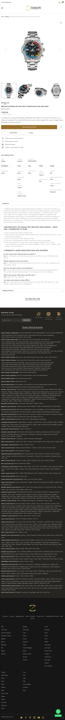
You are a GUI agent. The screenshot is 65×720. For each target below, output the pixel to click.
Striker (15, 530)
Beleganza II (27, 392)
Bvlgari (3, 651)
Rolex (2, 681)
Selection (42, 469)
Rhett (6, 511)
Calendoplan (23, 434)
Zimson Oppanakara (48, 335)
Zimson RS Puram (6, 337)
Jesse (43, 508)
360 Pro (19, 500)
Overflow (57, 482)
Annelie (30, 571)
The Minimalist (55, 511)
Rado (2, 684)
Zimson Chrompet (45, 368)
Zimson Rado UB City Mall (22, 342)
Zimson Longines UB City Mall (37, 342)
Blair (28, 540)
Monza (52, 551)
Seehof (17, 554)
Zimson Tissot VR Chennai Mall (43, 364)
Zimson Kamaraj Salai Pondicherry (28, 372)
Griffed (30, 482)
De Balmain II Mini (52, 393)
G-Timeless (24, 519)
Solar (42, 460)
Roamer (3, 687)
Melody (39, 526)
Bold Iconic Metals (55, 432)
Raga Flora (41, 581)
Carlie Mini (47, 503)
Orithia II (20, 401)
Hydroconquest (14, 424)
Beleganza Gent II (19, 392)
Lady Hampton (30, 456)
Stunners (36, 496)
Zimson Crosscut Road (17, 337)
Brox (38, 503)
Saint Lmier (15, 426)
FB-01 (24, 506)
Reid (3, 511)
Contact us (5, 616)
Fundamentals (46, 494)
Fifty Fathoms (29, 403)
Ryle (35, 573)
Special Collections (26, 447)
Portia (33, 544)
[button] (5, 49)
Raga (36, 581)
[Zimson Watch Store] (33, 8)
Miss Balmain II (53, 399)
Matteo (22, 489)
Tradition (39, 406)
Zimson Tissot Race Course (21, 335)
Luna (30, 526)
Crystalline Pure (15, 567)
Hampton (57, 454)
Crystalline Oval (6, 567)
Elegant (50, 422)
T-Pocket (48, 447)
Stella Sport (34, 511)
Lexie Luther (5, 509)
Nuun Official (48, 666)
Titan (24, 675)
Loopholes (54, 494)
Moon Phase (5, 401)
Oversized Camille (6, 544)
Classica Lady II (36, 393)
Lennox (21, 542)
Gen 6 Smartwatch (11, 508)
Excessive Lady (31, 395)
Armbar (17, 482)
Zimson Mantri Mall (6, 344)
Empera (27, 576)
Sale (39, 460)
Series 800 (19, 436)
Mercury (47, 500)
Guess (46, 636)
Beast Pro (33, 500)
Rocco (59, 456)
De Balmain (44, 393)
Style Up (41, 496)
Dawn (3, 524)
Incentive (22, 469)
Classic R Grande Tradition (16, 393)
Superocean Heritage (31, 416)
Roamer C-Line (59, 551)
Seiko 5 (40, 559)
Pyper (37, 544)
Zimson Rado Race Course (35, 335)
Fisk (47, 571)
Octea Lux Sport (26, 568)
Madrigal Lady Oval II (16, 399)
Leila (29, 588)
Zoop (24, 690)
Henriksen (13, 573)
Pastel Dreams (15, 581)
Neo (57, 579)
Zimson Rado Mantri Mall (18, 344)
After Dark (29, 492)
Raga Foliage (48, 581)
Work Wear (43, 583)
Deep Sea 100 (37, 551)
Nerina (60, 526)
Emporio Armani (38, 487)
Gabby (3, 508)
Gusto (16, 532)
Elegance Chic (10, 395)
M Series (21, 444)
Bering (3, 642)
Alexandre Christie (6, 636)
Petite (35, 479)
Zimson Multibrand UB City (8, 342)
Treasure (38, 530)
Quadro (40, 479)
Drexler (40, 454)
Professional (9, 416)
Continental (47, 522)
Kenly (3, 542)
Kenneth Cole (48, 651)
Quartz (35, 559)
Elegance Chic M (19, 395)
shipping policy (20, 616)
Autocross (18, 503)
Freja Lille (55, 571)
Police (3, 678)
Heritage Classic (6, 424)
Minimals (52, 579)
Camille (38, 540)
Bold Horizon (46, 432)
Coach (21, 476)
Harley (16, 588)
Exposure (13, 524)
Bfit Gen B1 (17, 463)
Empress (7, 524)
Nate (46, 509)
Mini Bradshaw (38, 542)
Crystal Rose (37, 564)
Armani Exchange (5, 633)
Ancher (22, 571)
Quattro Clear (37, 528)
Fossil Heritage (57, 506)
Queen (44, 528)
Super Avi (16, 416)
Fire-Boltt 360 (40, 500)
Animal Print (45, 492)
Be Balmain (4, 392)
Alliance (21, 466)
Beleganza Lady (36, 392)
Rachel (50, 588)
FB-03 (28, 506)
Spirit (20, 426)
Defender (4, 506)
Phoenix (8, 528)
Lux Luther (15, 509)
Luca (41, 588)
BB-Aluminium (20, 409)
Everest (50, 540)
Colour (37, 466)
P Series (26, 444)
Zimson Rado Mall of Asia (44, 353)
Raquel (54, 509)
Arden (17, 476)
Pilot (12, 528)
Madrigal (31, 397)
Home (2, 16)
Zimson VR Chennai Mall (28, 364)
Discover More (40, 556)
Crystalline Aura (45, 564)
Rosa (30, 489)
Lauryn (12, 542)
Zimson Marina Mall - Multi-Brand (32, 368)
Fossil (46, 627)
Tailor (23, 530)
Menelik (22, 548)
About (32, 618)
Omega (3, 672)
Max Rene (34, 460)
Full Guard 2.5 (24, 482)
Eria (26, 395)
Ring (51, 500)
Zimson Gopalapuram (7, 335)
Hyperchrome (50, 441)
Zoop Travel (46, 592)
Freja (50, 571)
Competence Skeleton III (27, 551)
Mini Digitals (18, 592)
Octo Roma (23, 412)
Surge (19, 530)
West (8, 590)
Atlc (24, 454)
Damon (60, 585)
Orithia (15, 401)
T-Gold (39, 447)
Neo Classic (15, 559)
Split (61, 482)
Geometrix (37, 579)
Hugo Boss (48, 645)
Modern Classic (50, 535)
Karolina (27, 573)
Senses (47, 469)
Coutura (33, 556)
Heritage (18, 447)
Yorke (39, 513)
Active (16, 451)
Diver (32, 487)
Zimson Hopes (27, 337)
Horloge (8, 456)
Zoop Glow (39, 592)
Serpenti (29, 412)
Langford (7, 542)
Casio (24, 633)
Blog (61, 616)
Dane (3, 588)
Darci (42, 540)
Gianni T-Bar (53, 487)
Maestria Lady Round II (43, 399)
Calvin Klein (26, 630)
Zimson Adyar (31, 360)
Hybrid (22, 573)
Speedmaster (38, 438)
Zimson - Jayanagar (44, 349)
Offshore (21, 532)
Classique (19, 406)
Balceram (19, 389)
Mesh (30, 469)
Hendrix (60, 524)
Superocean (22, 416)
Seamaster (31, 438)
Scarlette (16, 511)
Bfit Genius (23, 463)
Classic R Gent (5, 393)
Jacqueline (34, 508)
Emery (45, 540)
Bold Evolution (20, 432)
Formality (7, 469)
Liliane (31, 542)
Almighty (24, 500)
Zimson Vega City (45, 339)
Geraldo (48, 454)
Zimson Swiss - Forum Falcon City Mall (32, 351)
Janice (39, 508)
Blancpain (3, 645)
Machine (21, 509)
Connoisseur (40, 522)
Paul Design (4, 675)
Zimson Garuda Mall (34, 339)
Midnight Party (5, 496)
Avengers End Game (54, 492)
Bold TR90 (10, 434)
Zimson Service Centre (33, 349)
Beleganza (10, 392)
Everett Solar (18, 506)
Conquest (29, 422)
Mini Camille (46, 542)
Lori (38, 588)
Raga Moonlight (56, 581)
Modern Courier (28, 509)
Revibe (19, 496)
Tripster (9, 498)
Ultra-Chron (25, 426)
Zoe (6, 458)
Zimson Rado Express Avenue (9, 362)
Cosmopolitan (29, 564)
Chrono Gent (54, 392)
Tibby (6, 546)
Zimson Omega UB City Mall (53, 342)
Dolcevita (44, 422)
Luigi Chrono (12, 489)
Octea (9, 568)
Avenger (20, 414)
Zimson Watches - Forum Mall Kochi (24, 384)
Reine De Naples (31, 406)
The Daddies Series (6, 485)
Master (39, 424)
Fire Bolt (25, 660)
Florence (44, 441)
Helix (46, 639)
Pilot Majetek (53, 424)
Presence (60, 424)
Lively (26, 469)
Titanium (46, 460)
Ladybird (36, 403)
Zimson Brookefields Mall (25, 333)
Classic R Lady (28, 393)
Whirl (3, 471)
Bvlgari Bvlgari (28, 409)
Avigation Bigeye (22, 422)
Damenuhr (55, 466)
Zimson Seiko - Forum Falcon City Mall (52, 351)
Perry (25, 476)
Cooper (56, 585)
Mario (18, 489)
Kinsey (51, 508)
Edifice (21, 473)
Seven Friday (4, 693)
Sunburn (46, 496)
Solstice (7, 530)
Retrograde (25, 583)
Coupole (30, 441)
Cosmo (52, 522)
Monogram (54, 526)
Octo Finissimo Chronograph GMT (10, 412)
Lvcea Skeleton (40, 409)
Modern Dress (58, 535)
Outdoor (46, 473)
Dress (46, 556)
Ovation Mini (26, 401)
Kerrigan (47, 508)
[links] (21, 717)
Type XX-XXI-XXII (46, 406)
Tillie (25, 513)
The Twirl (35, 519)
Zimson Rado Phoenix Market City (42, 347)
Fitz (44, 454)
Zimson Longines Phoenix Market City (37, 370)
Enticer (35, 473)
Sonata (3, 699)
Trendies (4, 498)
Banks (27, 454)
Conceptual (28, 556)
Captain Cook (18, 441)
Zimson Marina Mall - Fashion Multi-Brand (12, 368)
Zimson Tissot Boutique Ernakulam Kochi (12, 387)
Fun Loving (46, 487)
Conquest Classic (37, 422)
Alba (2, 627)
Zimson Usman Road (22, 360)
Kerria (18, 397)
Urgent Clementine (31, 498)
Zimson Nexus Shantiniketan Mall (48, 345)
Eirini (59, 393)
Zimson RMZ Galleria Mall (26, 347)
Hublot (46, 642)
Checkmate (19, 494)
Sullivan (40, 511)
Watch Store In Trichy (20, 381)
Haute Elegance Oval (55, 395)
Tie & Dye (52, 496)
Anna (16, 522)
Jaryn (59, 540)
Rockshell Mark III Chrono (8, 554)
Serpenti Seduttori (36, 412)
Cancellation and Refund (52, 616)
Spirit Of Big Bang (34, 419)
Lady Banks (14, 456)
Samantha (55, 588)
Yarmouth (13, 590)
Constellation (19, 438)
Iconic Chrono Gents (11, 397)
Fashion (32, 576)
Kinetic (50, 556)
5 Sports (17, 556)
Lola (42, 456)
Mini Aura (44, 526)
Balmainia (25, 389)
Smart (3, 458)
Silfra (30, 548)
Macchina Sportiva (6, 559)
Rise (38, 469)
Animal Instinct (37, 492)
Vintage (55, 473)
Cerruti (24, 639)
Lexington (26, 542)
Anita (26, 571)
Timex (2, 708)
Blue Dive (28, 503)
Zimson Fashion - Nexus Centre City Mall (46, 357)
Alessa (31, 585)
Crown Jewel (58, 522)
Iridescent (11, 526)
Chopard (25, 642)
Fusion (30, 524)
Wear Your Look (52, 498)
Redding (59, 509)
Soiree (56, 528)
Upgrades (23, 498)
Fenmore (32, 506)
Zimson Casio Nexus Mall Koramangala (12, 345)
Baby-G (17, 473)
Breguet (3, 654)
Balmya (60, 389)
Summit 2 (21, 429)
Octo (46, 409)
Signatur (40, 573)
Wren (10, 546)
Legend (35, 424)
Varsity (45, 498)
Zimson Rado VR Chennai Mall (9, 366)
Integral (57, 441)
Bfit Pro (29, 463)
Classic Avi (40, 414)
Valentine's (39, 498)
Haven (25, 588)
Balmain (3, 639)
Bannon (23, 503)
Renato (27, 489)
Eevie (8, 506)
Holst (18, 573)
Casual (13, 494)
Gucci (46, 633)
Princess (26, 528)
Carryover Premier (31, 522)
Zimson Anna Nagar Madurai (40, 375)
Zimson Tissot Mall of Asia (8, 355)
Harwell (22, 508)
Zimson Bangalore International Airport (11, 351)
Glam (12, 469)
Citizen (24, 636)
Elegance (4, 395)
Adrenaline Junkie (21, 492)
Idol (7, 526)
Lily (35, 588)
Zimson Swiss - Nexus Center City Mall (25, 357)
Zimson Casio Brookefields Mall (54, 333)
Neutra (50, 509)
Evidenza (55, 422)
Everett (12, 506)
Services (12, 616)
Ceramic (24, 460)
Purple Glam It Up (29, 581)
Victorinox (25, 687)
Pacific (3, 528)
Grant (17, 508)
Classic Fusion (25, 419)
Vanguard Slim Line (48, 554)
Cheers (29, 466)
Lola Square (47, 456)
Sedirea (32, 401)
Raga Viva (4, 583)
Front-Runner (19, 524)
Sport (3, 537)
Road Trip (23, 496)
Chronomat (25, 414)
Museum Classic (6, 436)
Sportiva (56, 559)
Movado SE (54, 434)
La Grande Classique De (25, 424)
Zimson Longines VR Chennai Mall (26, 366)
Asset (24, 522)
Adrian (22, 585)
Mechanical (21, 451)
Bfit (2, 648)
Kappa (3, 489)
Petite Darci (19, 544)
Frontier (26, 524)
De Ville (26, 438)
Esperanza (39, 434)
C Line (18, 551)
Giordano (20, 516)
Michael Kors (48, 657)
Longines (47, 654)
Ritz (45, 544)
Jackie (15, 526)
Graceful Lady (45, 567)
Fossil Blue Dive (40, 506)
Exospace (54, 414)
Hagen (8, 573)
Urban (38, 548)
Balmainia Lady (53, 389)
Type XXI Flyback (56, 406)
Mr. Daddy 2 (50, 482)
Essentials (11, 588)
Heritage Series (47, 434)
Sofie (60, 544)
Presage (26, 559)
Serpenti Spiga (45, 412)
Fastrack (40, 494)
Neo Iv (60, 579)
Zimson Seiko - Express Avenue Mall (27, 362)
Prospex (31, 559)
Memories (4, 568)
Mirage (49, 526)
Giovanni (59, 487)
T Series (31, 444)
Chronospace (32, 414)
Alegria (20, 564)
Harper (3, 456)
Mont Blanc (48, 660)
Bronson (34, 503)
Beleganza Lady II (45, 392)
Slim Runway (55, 544)
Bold (25, 466)
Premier (3, 416)
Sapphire (13, 436)
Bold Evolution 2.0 (30, 432)
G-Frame (17, 519)
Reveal (48, 528)
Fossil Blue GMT (49, 506)
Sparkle (31, 583)
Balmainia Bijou (44, 389)
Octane (3, 581)
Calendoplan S (32, 434)
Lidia (32, 588)
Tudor (24, 678)
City (33, 466)
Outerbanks (54, 456)
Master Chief (36, 482)
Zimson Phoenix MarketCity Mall (45, 362)
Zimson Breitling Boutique (39, 333)
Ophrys (11, 401)
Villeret (41, 403)
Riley (9, 511)
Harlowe (55, 540)
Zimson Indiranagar (23, 339)
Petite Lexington (27, 544)
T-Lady (43, 447)
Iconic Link (30, 479)
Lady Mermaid (46, 551)
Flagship (60, 422)
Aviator (23, 487)
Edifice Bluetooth (28, 473)
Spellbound (57, 469)
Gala (48, 524)
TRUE (61, 441)
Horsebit (30, 519)
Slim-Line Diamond (25, 554)
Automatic (18, 460)
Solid (51, 469)
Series (52, 528)
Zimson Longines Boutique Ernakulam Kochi (45, 384)
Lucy (27, 526)
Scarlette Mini (23, 511)
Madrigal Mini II (27, 399)
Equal (3, 469)
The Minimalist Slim (6, 513)
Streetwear (30, 496)
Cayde (35, 454)
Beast (29, 500)
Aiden (26, 585)
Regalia (19, 583)
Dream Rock (37, 567)
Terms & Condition (30, 616)
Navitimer (60, 414)
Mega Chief (43, 482)
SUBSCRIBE (26, 320)
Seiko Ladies (46, 559)
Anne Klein (4, 630)
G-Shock (40, 473)
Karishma (43, 579)
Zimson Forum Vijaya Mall (43, 366)
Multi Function (27, 516)
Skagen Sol (45, 573)
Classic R (60, 392)
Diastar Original (37, 441)
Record (9, 426)
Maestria (34, 399)
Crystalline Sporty (24, 567)
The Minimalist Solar (17, 513)
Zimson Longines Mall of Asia (29, 353)
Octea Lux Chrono (16, 568)
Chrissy (46, 585)
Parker (13, 544)
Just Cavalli (47, 648)
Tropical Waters (16, 498)
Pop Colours (13, 496)
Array (20, 522)
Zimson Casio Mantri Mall (46, 344)
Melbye (32, 573)
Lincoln (20, 526)
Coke (24, 494)
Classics (17, 576)
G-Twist (40, 524)
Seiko (2, 690)
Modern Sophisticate (38, 509)
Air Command (21, 403)
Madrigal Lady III (6, 399)
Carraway (53, 503)
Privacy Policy (40, 616)
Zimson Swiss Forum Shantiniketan (10, 347)
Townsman (29, 513)
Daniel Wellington (27, 648)
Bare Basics (4, 494)
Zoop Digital (32, 592)
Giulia (52, 454)
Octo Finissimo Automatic (54, 409)
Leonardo (37, 456)
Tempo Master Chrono (36, 554)
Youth (59, 473)
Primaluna (4, 426)
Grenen (3, 573)
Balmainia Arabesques (34, 389)
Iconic (3, 397)
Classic (29, 460)
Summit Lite (28, 429)
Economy (34, 494)
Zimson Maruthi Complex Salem (23, 378)
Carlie (42, 503)
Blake (42, 585)
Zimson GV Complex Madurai (24, 375)
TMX (24, 681)
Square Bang (42, 419)
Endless (61, 466)
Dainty (50, 466)
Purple (22, 581)
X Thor (58, 498)
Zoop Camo (25, 592)
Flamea (38, 395)
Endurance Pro (47, 414)
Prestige (27, 451)
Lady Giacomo (21, 456)
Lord (54, 556)
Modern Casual (41, 535)
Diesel (24, 651)
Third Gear (28, 530)
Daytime (31, 567)
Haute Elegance (45, 395)
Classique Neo (25, 579)
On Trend (8, 581)
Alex (35, 585)
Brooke (31, 454)
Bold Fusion (39, 432)
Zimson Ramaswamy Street (8, 370)
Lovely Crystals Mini (55, 567)
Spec (11, 530)
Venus (55, 554)
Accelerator (23, 540)
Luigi (7, 489)
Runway (49, 544)
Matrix (34, 526)
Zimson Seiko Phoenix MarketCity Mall (11, 364)
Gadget (44, 524)
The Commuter (47, 511)
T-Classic (34, 447)
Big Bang (18, 419)
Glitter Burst (54, 524)
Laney (55, 508)
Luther (10, 509)
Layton (17, 542)
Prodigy (31, 528)
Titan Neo (36, 583)
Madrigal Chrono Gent (40, 397)
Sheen (50, 473)
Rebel (26, 548)
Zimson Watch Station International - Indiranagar (14, 349)
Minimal (34, 469)
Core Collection (44, 466)
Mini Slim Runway (54, 542)
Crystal (28, 535)
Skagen (3, 696)
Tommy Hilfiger (27, 684)
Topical (57, 496)
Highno (17, 469)
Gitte (60, 571)
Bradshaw (32, 540)
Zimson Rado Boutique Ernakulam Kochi (33, 387)
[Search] (59, 2)
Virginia (35, 513)
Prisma (38, 516)
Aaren (18, 571)
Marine (24, 406)
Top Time (40, 416)
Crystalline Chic (54, 564)
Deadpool (28, 494)
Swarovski (3, 702)
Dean (58, 503)
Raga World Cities (12, 583)
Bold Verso (17, 434)
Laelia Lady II (24, 397)
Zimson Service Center (22, 370)
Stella (29, 511)
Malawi (17, 548)
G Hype (35, 524)
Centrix (25, 441)
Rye (12, 511)
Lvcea (34, 409)
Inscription (27, 508)
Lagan (47, 579)
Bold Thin (4, 434)
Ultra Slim (52, 460)
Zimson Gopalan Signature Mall (31, 345)
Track (33, 530)
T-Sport (54, 447)
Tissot (24, 672)
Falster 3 (35, 571)
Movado (47, 663)
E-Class (22, 576)
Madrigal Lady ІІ (51, 397)
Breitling (7, 16)
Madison (45, 588)
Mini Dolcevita (45, 424)
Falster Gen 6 (42, 571)
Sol (60, 528)
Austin (38, 585)
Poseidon (16, 528)
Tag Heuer (4, 705)
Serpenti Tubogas (54, 412)
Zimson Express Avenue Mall (43, 360)
